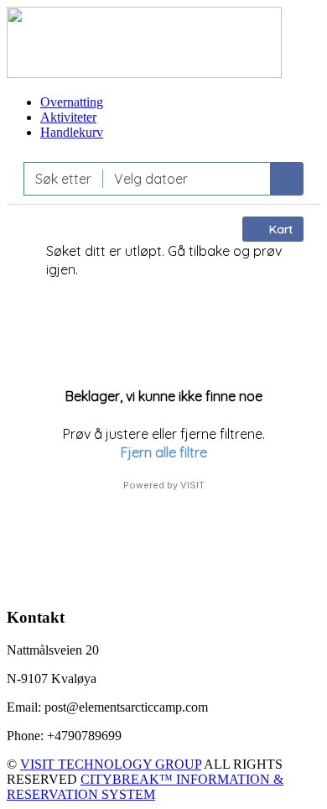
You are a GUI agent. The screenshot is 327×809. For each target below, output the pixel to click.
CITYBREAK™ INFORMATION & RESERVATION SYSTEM (145, 786)
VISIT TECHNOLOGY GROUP (110, 764)
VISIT (192, 485)
